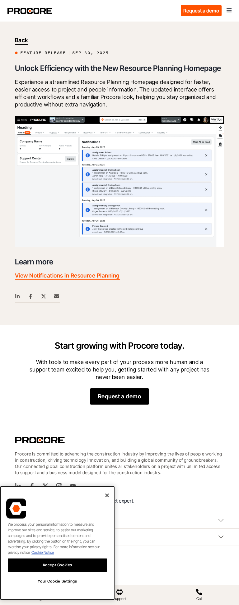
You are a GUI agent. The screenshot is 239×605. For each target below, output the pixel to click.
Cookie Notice (42, 552)
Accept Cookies (57, 565)
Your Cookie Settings (57, 581)
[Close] (107, 495)
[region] (57, 543)
